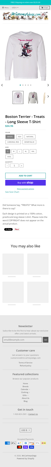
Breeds (26, 386)
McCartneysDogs (29, 455)
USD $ (14, 8)
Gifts (25, 395)
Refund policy (25, 365)
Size (7, 147)
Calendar (24, 389)
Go (45, 339)
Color (7, 132)
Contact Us (33, 414)
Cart (46, 8)
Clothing (24, 392)
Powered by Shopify (25, 458)
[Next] (48, 85)
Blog (25, 401)
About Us (25, 398)
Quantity (9, 162)
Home (25, 383)
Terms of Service (25, 362)
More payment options (25, 189)
